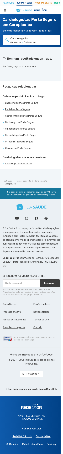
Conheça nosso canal (17, 218)
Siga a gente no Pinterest (46, 218)
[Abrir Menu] (5, 10)
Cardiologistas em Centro (18, 163)
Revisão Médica (41, 312)
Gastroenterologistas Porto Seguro (23, 116)
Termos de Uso (41, 319)
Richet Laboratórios (32, 444)
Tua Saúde (8, 3)
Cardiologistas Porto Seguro (19, 122)
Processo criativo (12, 312)
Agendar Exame (43, 3)
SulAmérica (12, 444)
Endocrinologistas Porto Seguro (21, 103)
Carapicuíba (10, 184)
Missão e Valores (41, 304)
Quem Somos (9, 304)
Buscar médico (24, 3)
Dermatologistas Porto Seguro (21, 135)
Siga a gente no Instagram (26, 218)
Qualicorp (52, 444)
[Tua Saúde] (31, 207)
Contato (37, 327)
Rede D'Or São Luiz (22, 436)
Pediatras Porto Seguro (17, 109)
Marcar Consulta (23, 181)
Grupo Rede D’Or (48, 389)
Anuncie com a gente (14, 327)
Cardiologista (41, 181)
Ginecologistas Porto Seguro (20, 128)
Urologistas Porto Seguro (18, 148)
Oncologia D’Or (43, 436)
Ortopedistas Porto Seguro (19, 141)
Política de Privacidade (14, 319)
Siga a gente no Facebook (36, 218)
